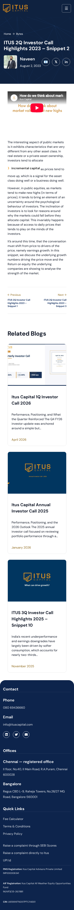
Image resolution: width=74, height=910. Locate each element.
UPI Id (7, 860)
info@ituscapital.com (18, 725)
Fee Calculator (13, 819)
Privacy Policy (12, 834)
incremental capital (25, 168)
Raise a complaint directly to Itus (26, 853)
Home (7, 34)
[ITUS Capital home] (15, 8)
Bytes (19, 34)
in (66, 62)
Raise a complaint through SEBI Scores (30, 846)
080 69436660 (14, 708)
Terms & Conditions (16, 826)
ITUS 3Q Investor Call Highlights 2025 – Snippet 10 (32, 619)
